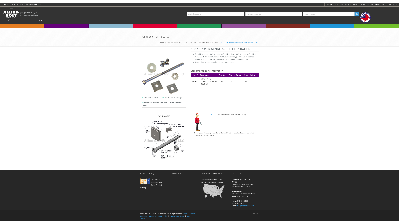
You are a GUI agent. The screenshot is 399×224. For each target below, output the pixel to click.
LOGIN (212, 114)
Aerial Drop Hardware (111, 26)
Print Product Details (151, 98)
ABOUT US (329, 5)
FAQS (384, 5)
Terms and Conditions (177, 216)
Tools (288, 26)
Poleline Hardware (66, 26)
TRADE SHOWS (338, 5)
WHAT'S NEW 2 (375, 5)
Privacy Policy (162, 216)
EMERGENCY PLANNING (352, 5)
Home (161, 42)
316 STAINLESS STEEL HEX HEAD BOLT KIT (201, 42)
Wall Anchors (332, 26)
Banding (243, 26)
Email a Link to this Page (173, 98)
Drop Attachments (155, 26)
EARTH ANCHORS (22, 26)
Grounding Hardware (199, 26)
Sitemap (143, 218)
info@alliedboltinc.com (32, 4)
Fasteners (376, 26)
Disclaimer (152, 216)
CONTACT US (365, 5)
